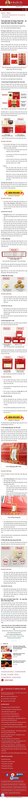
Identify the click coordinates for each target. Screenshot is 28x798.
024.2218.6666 (6, 698)
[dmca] (19, 774)
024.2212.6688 (13, 698)
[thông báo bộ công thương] (14, 778)
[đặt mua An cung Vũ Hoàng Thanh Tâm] (7, 680)
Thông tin (8, 13)
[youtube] (12, 774)
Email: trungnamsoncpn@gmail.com (10, 696)
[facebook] (7, 774)
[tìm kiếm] (23, 9)
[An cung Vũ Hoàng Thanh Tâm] (14, 2)
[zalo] (3, 795)
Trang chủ (3, 13)
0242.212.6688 (20, 636)
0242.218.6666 (12, 636)
